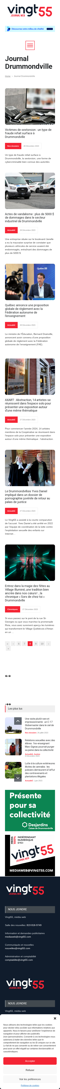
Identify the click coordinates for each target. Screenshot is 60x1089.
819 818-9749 (34, 925)
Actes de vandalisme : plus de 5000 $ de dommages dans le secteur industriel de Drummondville (29, 217)
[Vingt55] (30, 14)
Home (7, 76)
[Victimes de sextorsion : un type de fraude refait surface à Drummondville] (30, 106)
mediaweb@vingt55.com (18, 936)
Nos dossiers (13, 146)
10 (42, 643)
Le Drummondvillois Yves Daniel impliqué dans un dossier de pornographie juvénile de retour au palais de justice (27, 496)
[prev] (18, 721)
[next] (18, 778)
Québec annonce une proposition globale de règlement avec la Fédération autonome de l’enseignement (27, 310)
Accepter (30, 1061)
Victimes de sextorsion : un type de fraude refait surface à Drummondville (28, 133)
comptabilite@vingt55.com (19, 960)
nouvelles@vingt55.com (17, 948)
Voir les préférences (30, 1079)
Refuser (30, 1070)
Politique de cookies (30, 1086)
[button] (55, 1018)
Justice (37, 754)
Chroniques (12, 609)
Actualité (11, 230)
